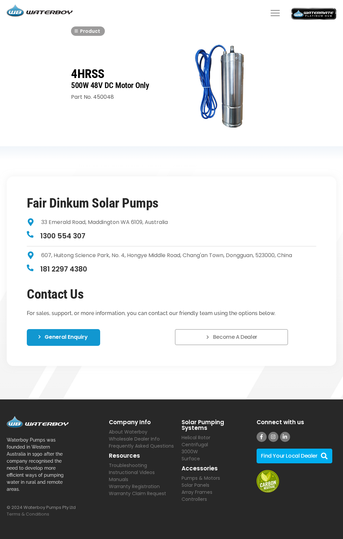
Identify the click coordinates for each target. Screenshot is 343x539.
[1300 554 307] (30, 235)
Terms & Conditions (28, 514)
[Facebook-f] (262, 437)
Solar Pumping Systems (203, 425)
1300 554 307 (62, 236)
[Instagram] (273, 437)
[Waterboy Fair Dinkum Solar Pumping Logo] (40, 11)
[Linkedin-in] (285, 437)
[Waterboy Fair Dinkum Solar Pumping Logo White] (38, 422)
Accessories (200, 468)
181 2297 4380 (63, 269)
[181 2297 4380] (30, 268)
